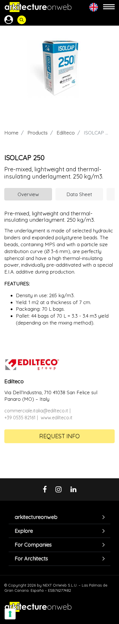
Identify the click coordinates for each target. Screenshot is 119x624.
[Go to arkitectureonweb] (38, 7)
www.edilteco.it (56, 417)
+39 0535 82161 (20, 417)
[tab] (59, 517)
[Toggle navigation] (109, 7)
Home (11, 133)
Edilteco (66, 133)
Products (37, 133)
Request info (59, 436)
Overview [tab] (28, 194)
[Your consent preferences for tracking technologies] (10, 613)
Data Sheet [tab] (79, 194)
